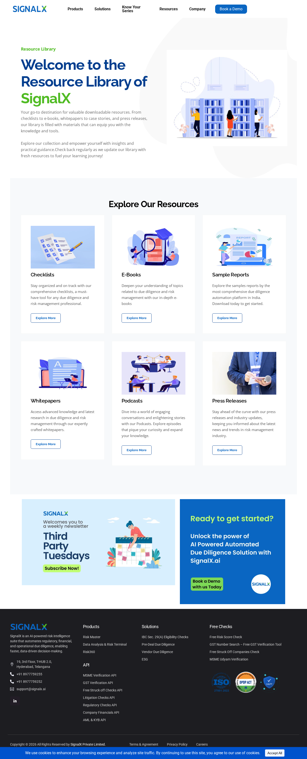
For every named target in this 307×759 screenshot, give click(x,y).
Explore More (46, 318)
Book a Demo (231, 9)
